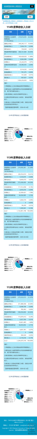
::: (3, 6)
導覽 (30, 17)
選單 (6, 17)
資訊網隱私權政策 (21, 430)
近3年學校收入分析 (11, 23)
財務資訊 (20, 21)
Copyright (5, 428)
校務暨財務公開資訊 (13, 6)
